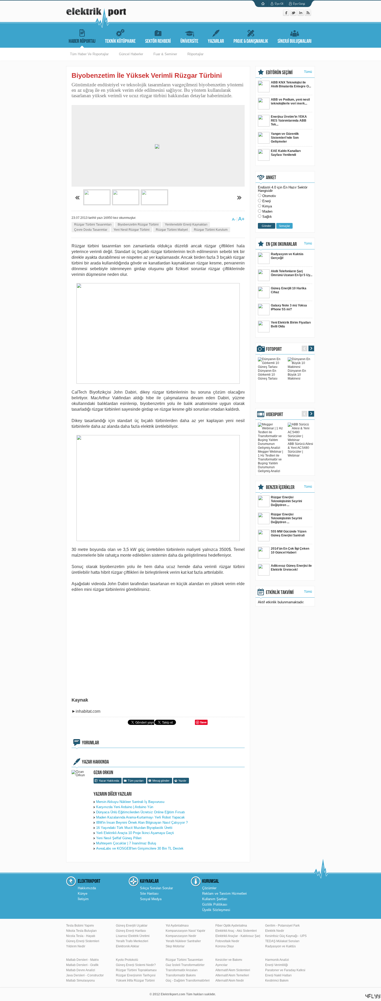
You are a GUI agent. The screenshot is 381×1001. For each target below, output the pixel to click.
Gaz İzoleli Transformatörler (185, 965)
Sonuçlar (284, 225)
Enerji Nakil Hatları (278, 975)
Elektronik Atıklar (127, 946)
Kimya (267, 206)
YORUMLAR (90, 743)
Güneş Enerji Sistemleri (82, 941)
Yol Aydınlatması (177, 925)
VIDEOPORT (274, 414)
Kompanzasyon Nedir (181, 935)
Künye (82, 893)
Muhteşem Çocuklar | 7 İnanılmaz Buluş (126, 843)
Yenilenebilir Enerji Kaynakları (186, 224)
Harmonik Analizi (277, 959)
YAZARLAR (216, 41)
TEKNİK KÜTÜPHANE (120, 41)
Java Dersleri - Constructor (85, 975)
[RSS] (308, 15)
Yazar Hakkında (109, 780)
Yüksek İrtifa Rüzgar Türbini (135, 980)
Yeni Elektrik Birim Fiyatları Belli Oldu (291, 324)
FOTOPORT (274, 349)
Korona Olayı (224, 946)
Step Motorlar (175, 946)
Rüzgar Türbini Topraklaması (136, 970)
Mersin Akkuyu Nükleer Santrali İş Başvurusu (130, 802)
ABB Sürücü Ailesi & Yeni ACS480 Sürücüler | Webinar (300, 449)
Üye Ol (279, 3)
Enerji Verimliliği (276, 965)
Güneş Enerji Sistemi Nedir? (136, 965)
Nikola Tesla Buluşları (81, 930)
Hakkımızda (87, 888)
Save (203, 722)
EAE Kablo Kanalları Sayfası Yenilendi (286, 153)
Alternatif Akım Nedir (229, 980)
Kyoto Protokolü (127, 959)
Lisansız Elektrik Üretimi (133, 935)
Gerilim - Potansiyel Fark (282, 925)
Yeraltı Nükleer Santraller (183, 941)
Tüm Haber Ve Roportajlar (89, 54)
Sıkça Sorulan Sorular (156, 888)
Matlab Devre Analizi (80, 970)
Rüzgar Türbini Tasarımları (92, 224)
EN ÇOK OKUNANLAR (281, 244)
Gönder (266, 225)
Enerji (266, 201)
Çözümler (209, 888)
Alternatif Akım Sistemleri (232, 970)
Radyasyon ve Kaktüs (280, 946)
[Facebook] (286, 15)
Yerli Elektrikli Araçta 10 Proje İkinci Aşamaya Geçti (135, 833)
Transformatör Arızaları (181, 970)
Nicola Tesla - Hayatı (80, 935)
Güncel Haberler (131, 54)
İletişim (83, 899)
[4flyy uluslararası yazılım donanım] (373, 996)
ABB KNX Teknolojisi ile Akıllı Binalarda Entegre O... (291, 84)
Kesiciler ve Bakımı (228, 959)
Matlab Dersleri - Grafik (82, 965)
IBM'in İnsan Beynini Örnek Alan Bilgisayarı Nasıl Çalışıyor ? (142, 822)
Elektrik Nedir (274, 930)
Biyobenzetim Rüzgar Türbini (138, 224)
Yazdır (182, 780)
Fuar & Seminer (165, 54)
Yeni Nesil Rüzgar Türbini (132, 230)
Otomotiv (269, 196)
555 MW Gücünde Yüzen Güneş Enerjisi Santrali (288, 533)
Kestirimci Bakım (276, 980)
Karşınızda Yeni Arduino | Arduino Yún (124, 807)
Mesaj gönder (161, 780)
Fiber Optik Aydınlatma (231, 925)
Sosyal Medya (150, 899)
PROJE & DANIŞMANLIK (251, 41)
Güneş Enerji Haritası (131, 930)
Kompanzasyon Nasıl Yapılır (185, 930)
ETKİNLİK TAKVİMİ (280, 592)
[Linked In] (301, 15)
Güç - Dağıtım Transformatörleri (188, 980)
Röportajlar (195, 54)
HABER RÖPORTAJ (82, 41)
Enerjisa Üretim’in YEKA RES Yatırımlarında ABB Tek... (289, 120)
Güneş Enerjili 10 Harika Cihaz (288, 290)
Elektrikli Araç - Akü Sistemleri (236, 930)
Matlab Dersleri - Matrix (82, 959)
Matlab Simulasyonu (80, 980)
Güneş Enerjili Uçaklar (131, 925)
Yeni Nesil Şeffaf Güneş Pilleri (119, 838)
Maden (267, 211)
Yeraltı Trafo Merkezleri (132, 941)
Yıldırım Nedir (75, 946)
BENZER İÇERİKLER (280, 487)
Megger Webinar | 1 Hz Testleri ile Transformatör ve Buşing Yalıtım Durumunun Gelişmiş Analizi (270, 461)
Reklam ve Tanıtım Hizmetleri (224, 893)
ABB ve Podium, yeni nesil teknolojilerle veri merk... (290, 101)
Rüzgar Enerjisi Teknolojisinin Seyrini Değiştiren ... (286, 501)
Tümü (308, 72)
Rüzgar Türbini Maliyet (172, 230)
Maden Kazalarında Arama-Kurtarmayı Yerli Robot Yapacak (140, 817)
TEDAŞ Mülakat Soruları (282, 941)
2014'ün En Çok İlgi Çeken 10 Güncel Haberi (290, 550)
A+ (241, 219)
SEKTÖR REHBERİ (158, 41)
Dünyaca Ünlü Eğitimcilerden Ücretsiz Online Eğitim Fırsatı (140, 812)
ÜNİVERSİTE (189, 41)
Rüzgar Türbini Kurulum (211, 230)
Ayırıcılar (221, 965)
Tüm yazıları (136, 780)
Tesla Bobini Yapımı (80, 925)
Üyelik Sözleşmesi (216, 910)
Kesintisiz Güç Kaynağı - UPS (286, 935)
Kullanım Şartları (214, 899)
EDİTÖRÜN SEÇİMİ (279, 72)
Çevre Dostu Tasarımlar (90, 230)
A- (234, 219)
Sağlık (267, 217)
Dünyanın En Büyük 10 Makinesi (297, 374)
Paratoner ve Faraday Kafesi (285, 970)
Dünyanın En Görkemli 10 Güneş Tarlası (267, 374)
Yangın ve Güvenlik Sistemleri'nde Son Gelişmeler (285, 137)
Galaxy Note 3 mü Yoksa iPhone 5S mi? (289, 307)
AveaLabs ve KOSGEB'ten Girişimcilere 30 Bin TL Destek (140, 848)
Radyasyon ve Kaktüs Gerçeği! (287, 256)
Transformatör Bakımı (181, 975)
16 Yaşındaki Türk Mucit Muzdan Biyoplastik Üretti (134, 828)
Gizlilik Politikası (214, 904)
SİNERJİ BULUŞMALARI (295, 41)
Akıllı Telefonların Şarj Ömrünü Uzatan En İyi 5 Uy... (291, 273)
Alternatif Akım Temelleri (232, 975)
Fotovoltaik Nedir (227, 941)
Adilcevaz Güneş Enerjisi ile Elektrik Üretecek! (291, 567)
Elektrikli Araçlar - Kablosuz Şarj (237, 935)
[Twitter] (294, 15)
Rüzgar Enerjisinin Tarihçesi (136, 975)
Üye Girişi (299, 3)
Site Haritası (149, 893)
